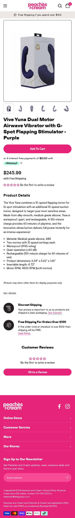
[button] (60, 5)
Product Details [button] (16, 195)
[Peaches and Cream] (33, 5)
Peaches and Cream (32, 490)
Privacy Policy (49, 490)
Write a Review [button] (37, 372)
